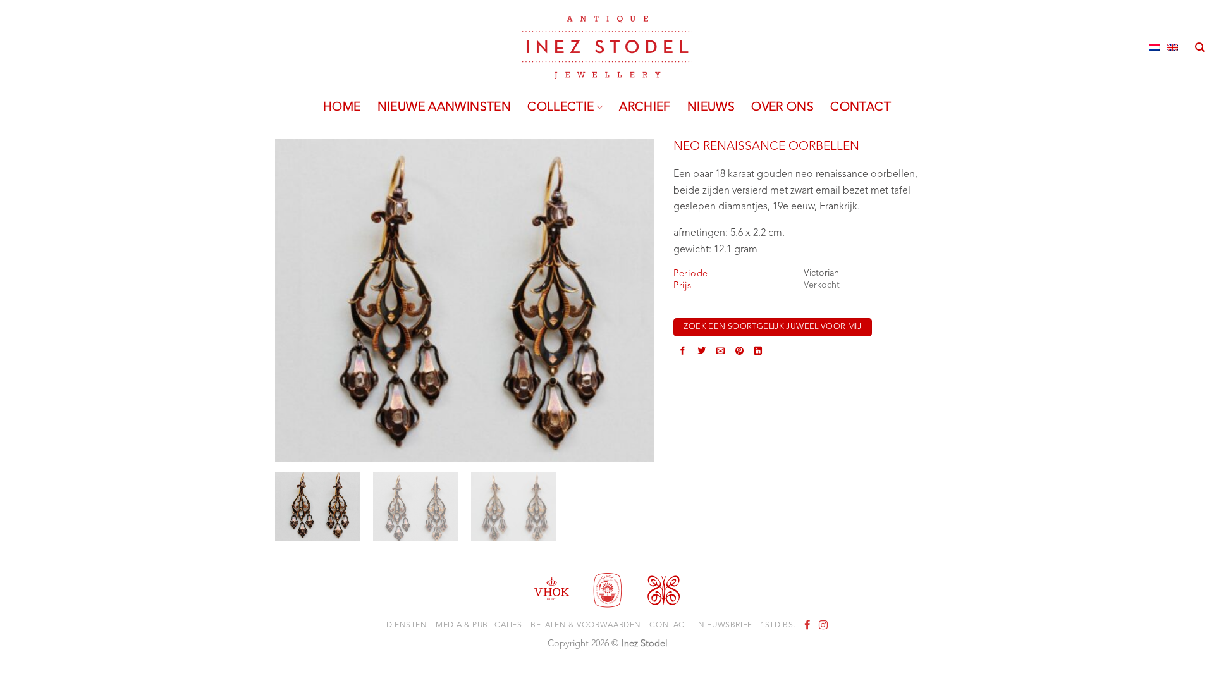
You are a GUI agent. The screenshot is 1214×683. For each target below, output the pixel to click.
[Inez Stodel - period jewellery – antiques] (607, 47)
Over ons (782, 107)
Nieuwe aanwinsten (444, 107)
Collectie (560, 107)
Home (342, 107)
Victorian (821, 273)
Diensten (406, 625)
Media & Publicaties (479, 625)
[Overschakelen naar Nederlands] (1154, 47)
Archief (645, 107)
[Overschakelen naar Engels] (1172, 47)
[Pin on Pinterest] (739, 352)
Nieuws (711, 107)
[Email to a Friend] (720, 352)
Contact (860, 107)
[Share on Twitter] (701, 352)
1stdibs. (778, 625)
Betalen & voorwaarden (585, 625)
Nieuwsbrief (725, 625)
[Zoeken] (1200, 47)
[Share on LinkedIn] (757, 352)
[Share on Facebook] (682, 352)
